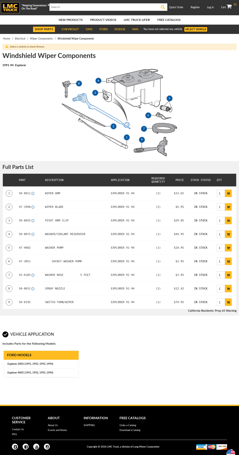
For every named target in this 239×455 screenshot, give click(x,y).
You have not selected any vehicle (162, 29)
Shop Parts (44, 29)
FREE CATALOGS (169, 19)
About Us (53, 425)
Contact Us (18, 429)
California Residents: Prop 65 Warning (212, 310)
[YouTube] (36, 447)
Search (162, 7)
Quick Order (176, 7)
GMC (89, 29)
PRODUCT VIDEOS (103, 19)
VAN (135, 29)
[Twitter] (15, 447)
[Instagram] (47, 447)
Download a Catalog (130, 430)
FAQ (14, 434)
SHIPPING (89, 425)
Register (195, 7)
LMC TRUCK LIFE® (137, 19)
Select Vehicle (195, 29)
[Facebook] (26, 447)
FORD (104, 29)
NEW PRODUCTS (71, 19)
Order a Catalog (128, 425)
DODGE (119, 29)
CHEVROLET (70, 29)
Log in (210, 7)
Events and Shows (57, 430)
